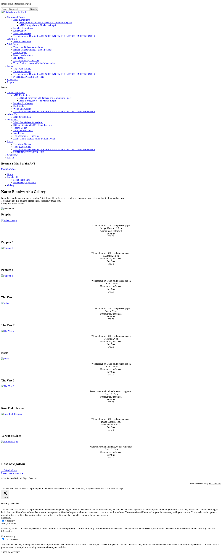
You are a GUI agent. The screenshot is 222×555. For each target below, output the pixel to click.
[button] (8, 169)
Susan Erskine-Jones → (12, 473)
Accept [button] (119, 488)
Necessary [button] (6, 517)
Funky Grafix (215, 483)
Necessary (10, 520)
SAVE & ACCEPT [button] (10, 552)
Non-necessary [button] (8, 536)
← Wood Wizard (9, 470)
